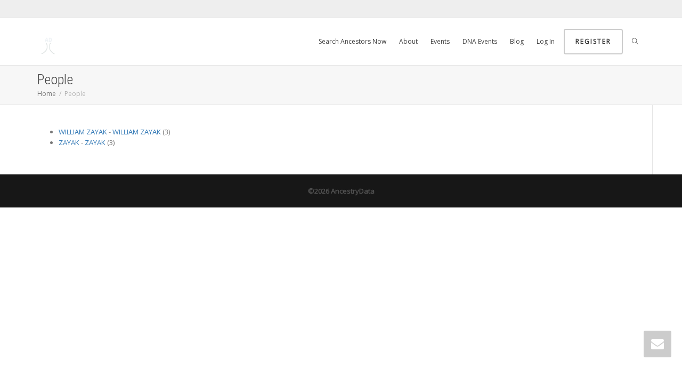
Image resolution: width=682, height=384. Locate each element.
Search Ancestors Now (352, 41)
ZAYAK (69, 142)
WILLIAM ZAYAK (83, 132)
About (408, 41)
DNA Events (479, 41)
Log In (546, 41)
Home (46, 93)
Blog (517, 41)
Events (440, 41)
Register (593, 41)
